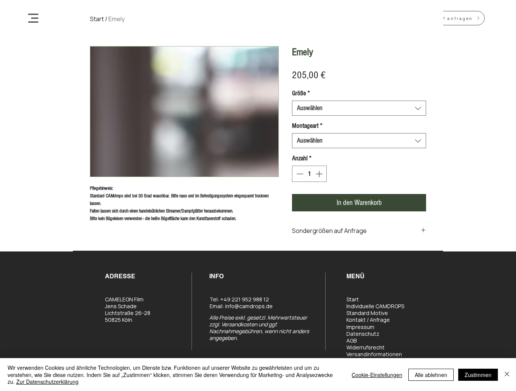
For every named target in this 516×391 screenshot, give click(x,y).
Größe (301, 93)
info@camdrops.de (249, 306)
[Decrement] (299, 174)
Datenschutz (362, 333)
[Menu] (33, 17)
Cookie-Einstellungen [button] (377, 375)
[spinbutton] (309, 174)
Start (97, 19)
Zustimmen (478, 375)
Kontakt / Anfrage (368, 319)
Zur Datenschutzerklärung (47, 381)
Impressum (360, 326)
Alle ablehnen (431, 375)
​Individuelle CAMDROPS (375, 306)
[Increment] (320, 174)
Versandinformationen (374, 354)
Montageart (307, 126)
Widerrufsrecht (365, 347)
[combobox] (359, 108)
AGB (351, 340)
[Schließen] (506, 374)
